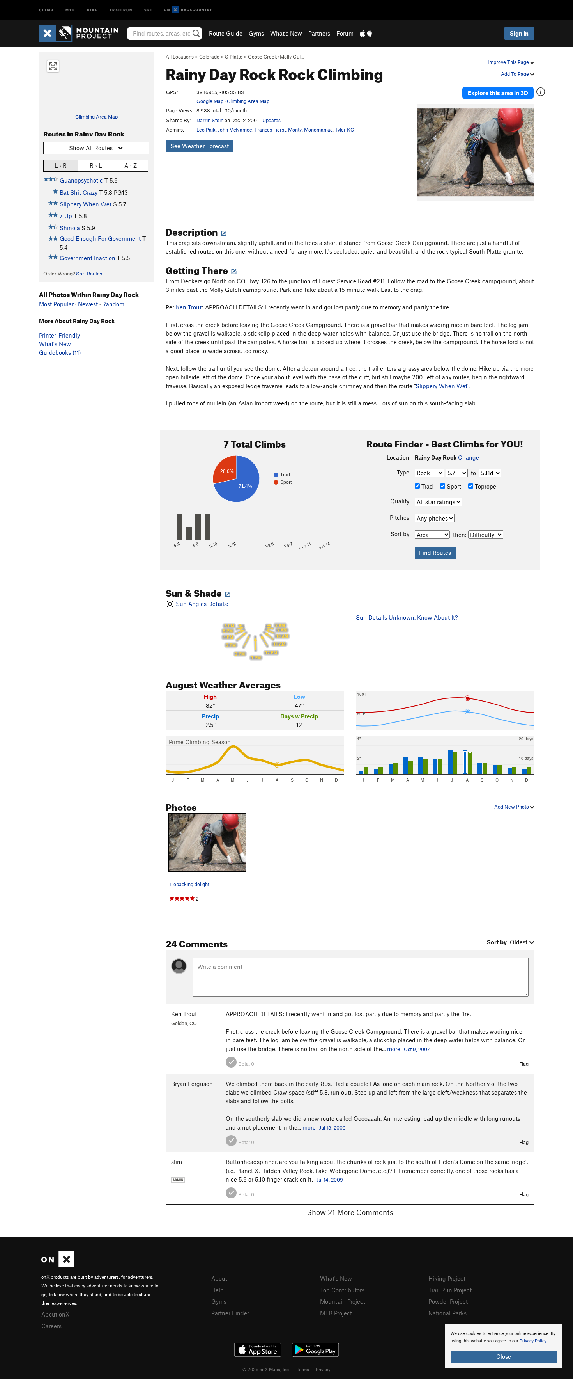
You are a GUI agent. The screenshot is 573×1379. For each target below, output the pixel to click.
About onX (55, 1314)
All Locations (180, 56)
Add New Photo (512, 806)
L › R (61, 165)
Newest (88, 303)
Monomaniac (318, 129)
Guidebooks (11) (60, 352)
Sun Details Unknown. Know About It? (407, 617)
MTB (70, 9)
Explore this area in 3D (498, 92)
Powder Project (448, 1301)
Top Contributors (342, 1290)
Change (468, 457)
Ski (148, 9)
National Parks (447, 1313)
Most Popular (56, 303)
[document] (504, 1346)
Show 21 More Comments (350, 1212)
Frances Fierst (270, 129)
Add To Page (515, 74)
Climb (46, 9)
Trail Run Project (450, 1290)
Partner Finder (230, 1313)
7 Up (66, 215)
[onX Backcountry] (188, 10)
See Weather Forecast (199, 145)
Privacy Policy (533, 1340)
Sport (453, 486)
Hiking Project (446, 1278)
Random (113, 303)
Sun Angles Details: (231, 630)
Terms (303, 1369)
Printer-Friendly (59, 335)
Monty (295, 129)
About (219, 1278)
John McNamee (235, 129)
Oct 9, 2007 (417, 1049)
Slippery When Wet (85, 204)
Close (503, 1356)
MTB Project (336, 1313)
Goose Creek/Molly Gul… (276, 56)
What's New (286, 33)
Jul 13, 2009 (332, 1128)
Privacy (323, 1369)
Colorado (209, 56)
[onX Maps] (57, 1265)
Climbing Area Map (96, 117)
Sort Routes (89, 273)
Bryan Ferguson (192, 1083)
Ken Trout (189, 307)
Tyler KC (344, 129)
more (393, 1048)
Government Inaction (87, 257)
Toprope (484, 486)
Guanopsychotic (81, 180)
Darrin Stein (209, 120)
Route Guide (225, 33)
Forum (345, 33)
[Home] (82, 33)
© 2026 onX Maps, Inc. (266, 1369)
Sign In (519, 33)
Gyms (256, 33)
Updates (271, 120)
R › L (96, 165)
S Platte (233, 56)
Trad (426, 486)
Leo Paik (206, 129)
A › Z (130, 165)
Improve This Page (509, 62)
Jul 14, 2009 (330, 1179)
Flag (524, 1064)
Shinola (70, 227)
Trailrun (121, 9)
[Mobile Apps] (366, 33)
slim (176, 1161)
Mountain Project (342, 1301)
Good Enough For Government (100, 238)
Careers (51, 1325)
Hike (92, 9)
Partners (319, 33)
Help (217, 1290)
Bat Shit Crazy (78, 192)
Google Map (209, 101)
